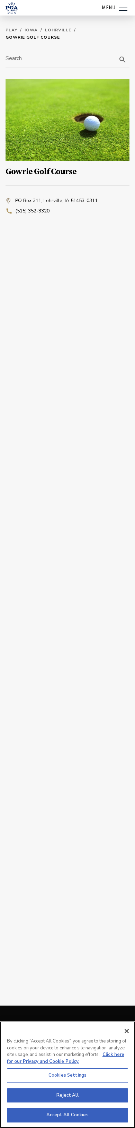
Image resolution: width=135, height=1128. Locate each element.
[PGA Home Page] (12, 8)
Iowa (31, 30)
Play (11, 30)
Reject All (67, 1095)
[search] (122, 60)
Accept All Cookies (67, 1115)
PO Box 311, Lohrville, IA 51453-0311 (56, 200)
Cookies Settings (67, 1075)
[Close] (126, 1031)
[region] (67, 1074)
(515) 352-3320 (32, 211)
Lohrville (58, 30)
